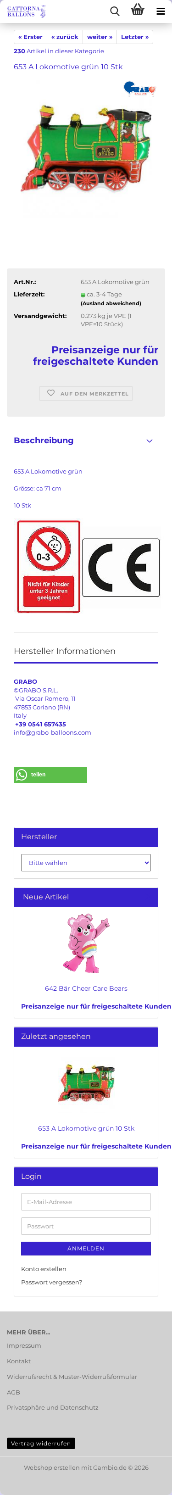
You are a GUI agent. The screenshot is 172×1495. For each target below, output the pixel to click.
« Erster (30, 36)
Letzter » (135, 36)
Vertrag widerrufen (41, 1443)
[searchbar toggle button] (114, 11)
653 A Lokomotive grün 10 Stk (86, 1128)
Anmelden (86, 1248)
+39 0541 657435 (40, 724)
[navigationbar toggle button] (160, 11)
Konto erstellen (44, 1268)
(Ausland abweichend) (111, 303)
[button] (50, 775)
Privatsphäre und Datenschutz (53, 1407)
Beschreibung (44, 440)
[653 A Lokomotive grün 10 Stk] (86, 148)
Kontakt (19, 1361)
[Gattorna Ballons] (23, 11)
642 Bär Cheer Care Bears (86, 988)
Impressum (24, 1345)
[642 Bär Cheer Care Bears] (86, 943)
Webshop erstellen (52, 1467)
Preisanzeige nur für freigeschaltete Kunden (96, 1006)
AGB (13, 1392)
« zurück (64, 36)
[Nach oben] (147, 1481)
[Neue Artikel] (147, 897)
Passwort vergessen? (51, 1282)
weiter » (99, 36)
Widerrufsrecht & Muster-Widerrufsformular (72, 1376)
